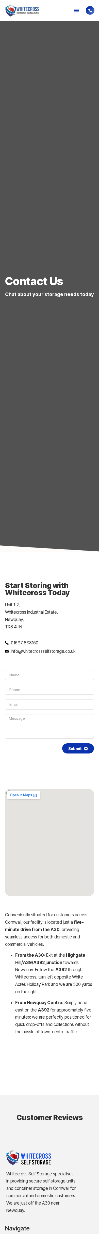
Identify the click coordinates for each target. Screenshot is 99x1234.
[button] (76, 10)
